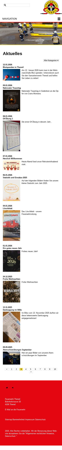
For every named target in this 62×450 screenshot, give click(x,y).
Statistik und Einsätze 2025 (15, 178)
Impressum (30, 419)
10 (55, 369)
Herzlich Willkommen (12, 158)
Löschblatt (7, 208)
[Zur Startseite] (51, 7)
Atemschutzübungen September (17, 350)
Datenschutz (40, 419)
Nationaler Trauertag (12, 88)
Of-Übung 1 (8, 119)
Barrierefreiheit (19, 419)
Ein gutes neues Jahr (12, 248)
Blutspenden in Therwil (13, 67)
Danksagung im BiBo (12, 310)
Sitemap (8, 419)
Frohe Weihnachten (11, 279)
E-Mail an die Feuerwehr (15, 410)
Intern (14, 389)
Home (8, 389)
